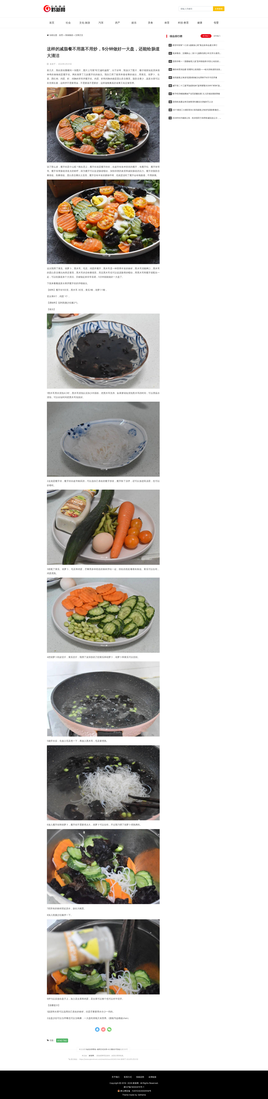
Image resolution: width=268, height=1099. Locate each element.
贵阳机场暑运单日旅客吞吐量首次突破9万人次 (191, 102)
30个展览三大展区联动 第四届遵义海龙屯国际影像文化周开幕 (195, 111)
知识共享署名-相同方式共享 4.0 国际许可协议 (103, 1049)
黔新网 (91, 1056)
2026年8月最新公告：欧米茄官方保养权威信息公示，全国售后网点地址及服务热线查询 (195, 119)
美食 (150, 22)
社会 (68, 22)
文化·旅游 (84, 22)
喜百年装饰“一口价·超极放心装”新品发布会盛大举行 (193, 45)
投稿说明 (140, 1077)
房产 (117, 22)
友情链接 (152, 1077)
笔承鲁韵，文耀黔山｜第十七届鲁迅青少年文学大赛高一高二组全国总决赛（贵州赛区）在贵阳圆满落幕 (195, 54)
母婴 (216, 22)
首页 (51, 22)
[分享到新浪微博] (103, 1029)
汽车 (101, 22)
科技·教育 (183, 22)
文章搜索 (219, 9)
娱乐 (134, 22)
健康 (199, 22)
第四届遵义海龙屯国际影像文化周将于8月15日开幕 (193, 77)
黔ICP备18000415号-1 (134, 1087)
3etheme (142, 1095)
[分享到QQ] (97, 1029)
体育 (166, 22)
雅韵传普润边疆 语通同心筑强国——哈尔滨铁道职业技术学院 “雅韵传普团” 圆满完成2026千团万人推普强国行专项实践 (195, 70)
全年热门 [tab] (217, 36)
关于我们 (115, 1077)
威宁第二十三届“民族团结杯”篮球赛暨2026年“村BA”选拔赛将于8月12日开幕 (195, 86)
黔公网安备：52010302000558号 (135, 1091)
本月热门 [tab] (206, 36)
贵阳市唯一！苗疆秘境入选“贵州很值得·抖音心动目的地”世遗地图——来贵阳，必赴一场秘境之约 (195, 62)
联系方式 (128, 1077)
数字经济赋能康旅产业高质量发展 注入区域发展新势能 (194, 93)
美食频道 (69, 35)
